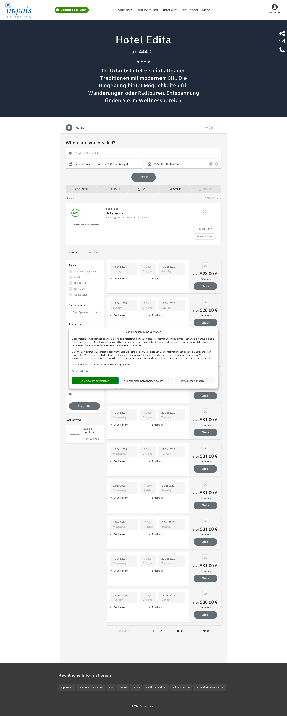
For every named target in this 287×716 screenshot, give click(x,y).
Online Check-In (181, 687)
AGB (110, 687)
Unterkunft (170, 10)
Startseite (125, 10)
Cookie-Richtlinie (80, 371)
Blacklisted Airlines (156, 687)
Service (136, 687)
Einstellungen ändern (192, 380)
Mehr (206, 10)
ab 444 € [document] (141, 51)
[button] (84, 10)
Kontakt (122, 687)
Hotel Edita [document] (143, 39)
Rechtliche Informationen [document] (84, 675)
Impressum (66, 687)
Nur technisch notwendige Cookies (143, 380)
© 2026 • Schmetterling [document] (142, 706)
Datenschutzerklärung (90, 687)
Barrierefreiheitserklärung (209, 687)
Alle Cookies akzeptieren (95, 380)
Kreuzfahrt (190, 10)
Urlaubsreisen (147, 10)
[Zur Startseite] (20, 10)
